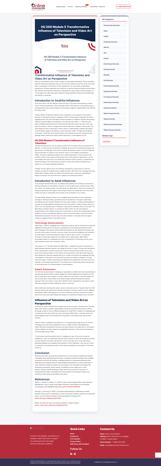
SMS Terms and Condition (79, 444)
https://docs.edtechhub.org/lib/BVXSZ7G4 (54, 405)
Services (70, 6)
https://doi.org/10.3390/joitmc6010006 (48, 398)
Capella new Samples (81, 5)
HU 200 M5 (106, 141)
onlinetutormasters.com (41, 461)
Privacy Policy (75, 441)
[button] (66, 6)
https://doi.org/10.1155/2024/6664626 (67, 387)
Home (72, 434)
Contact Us (102, 6)
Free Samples (94, 6)
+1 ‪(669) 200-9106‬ (123, 6)
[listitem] (105, 462)
